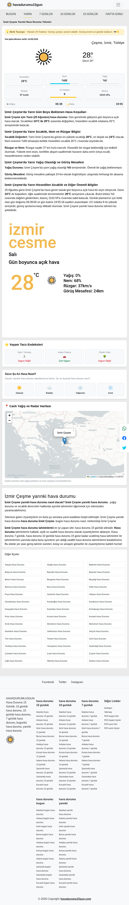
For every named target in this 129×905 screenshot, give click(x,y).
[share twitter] (124, 447)
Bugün (11, 14)
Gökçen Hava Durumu (99, 594)
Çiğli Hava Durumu (13, 661)
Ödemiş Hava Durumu (57, 661)
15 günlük (90, 14)
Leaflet (92, 476)
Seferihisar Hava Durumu (58, 631)
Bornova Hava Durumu (15, 587)
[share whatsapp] (124, 428)
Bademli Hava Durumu (99, 565)
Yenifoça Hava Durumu (15, 646)
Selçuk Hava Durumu (99, 631)
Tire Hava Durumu (13, 639)
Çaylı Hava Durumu (56, 653)
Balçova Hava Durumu (15, 572)
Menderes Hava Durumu (58, 624)
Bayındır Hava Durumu (99, 572)
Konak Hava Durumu (56, 616)
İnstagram (77, 682)
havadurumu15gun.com (75, 898)
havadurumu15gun (27, 5)
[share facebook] (124, 438)
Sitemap (108, 712)
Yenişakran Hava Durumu (59, 646)
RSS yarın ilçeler (112, 728)
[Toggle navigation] (118, 4)
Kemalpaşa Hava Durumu (101, 609)
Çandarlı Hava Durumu (15, 653)
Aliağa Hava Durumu (56, 565)
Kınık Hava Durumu (14, 624)
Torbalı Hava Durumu (57, 639)
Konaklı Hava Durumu (99, 616)
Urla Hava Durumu (97, 639)
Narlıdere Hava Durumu (16, 631)
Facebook (48, 682)
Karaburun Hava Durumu (100, 602)
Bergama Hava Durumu (58, 579)
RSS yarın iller (110, 724)
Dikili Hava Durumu (98, 587)
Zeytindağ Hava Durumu (100, 646)
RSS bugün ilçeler (112, 720)
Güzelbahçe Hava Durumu (17, 602)
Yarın (28, 14)
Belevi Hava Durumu (14, 579)
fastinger (108, 708)
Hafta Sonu (114, 14)
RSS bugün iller (111, 716)
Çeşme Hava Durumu (99, 653)
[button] (64, 441)
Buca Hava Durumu (56, 587)
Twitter (63, 682)
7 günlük (46, 14)
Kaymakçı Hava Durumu (58, 609)
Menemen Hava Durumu (100, 624)
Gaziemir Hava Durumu (58, 594)
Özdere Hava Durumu (99, 661)
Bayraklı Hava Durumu (57, 572)
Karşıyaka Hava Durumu (16, 609)
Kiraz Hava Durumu (14, 616)
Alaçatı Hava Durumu (14, 565)
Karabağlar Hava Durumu (59, 602)
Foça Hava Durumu (14, 594)
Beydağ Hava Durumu (99, 579)
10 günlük (67, 14)
